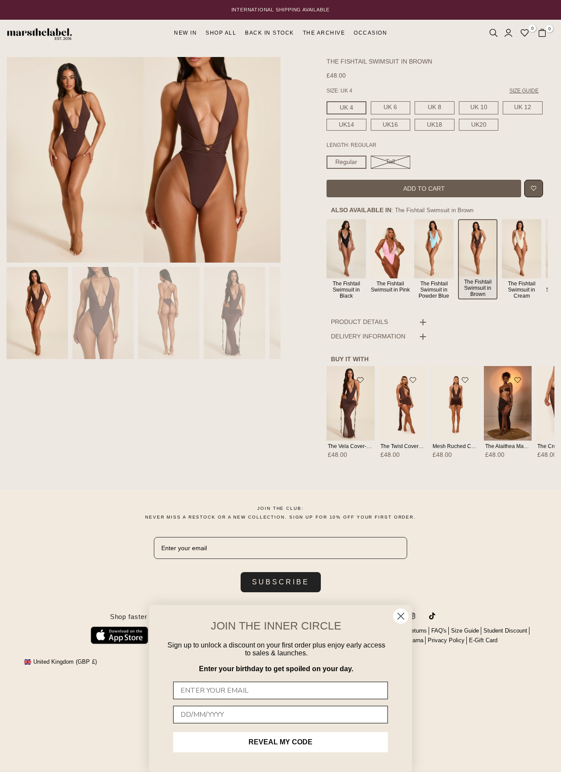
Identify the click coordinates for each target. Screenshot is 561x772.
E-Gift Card (483, 640)
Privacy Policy (446, 640)
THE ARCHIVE (324, 33)
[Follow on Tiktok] (432, 615)
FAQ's (439, 630)
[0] (525, 33)
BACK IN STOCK (269, 33)
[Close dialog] (400, 616)
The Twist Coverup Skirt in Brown (419, 446)
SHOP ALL (221, 33)
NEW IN (185, 33)
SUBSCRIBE (280, 582)
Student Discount (505, 630)
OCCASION (370, 33)
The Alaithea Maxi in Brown (517, 446)
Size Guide (465, 630)
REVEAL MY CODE (280, 742)
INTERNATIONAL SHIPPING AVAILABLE (280, 9)
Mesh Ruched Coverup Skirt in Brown (477, 446)
